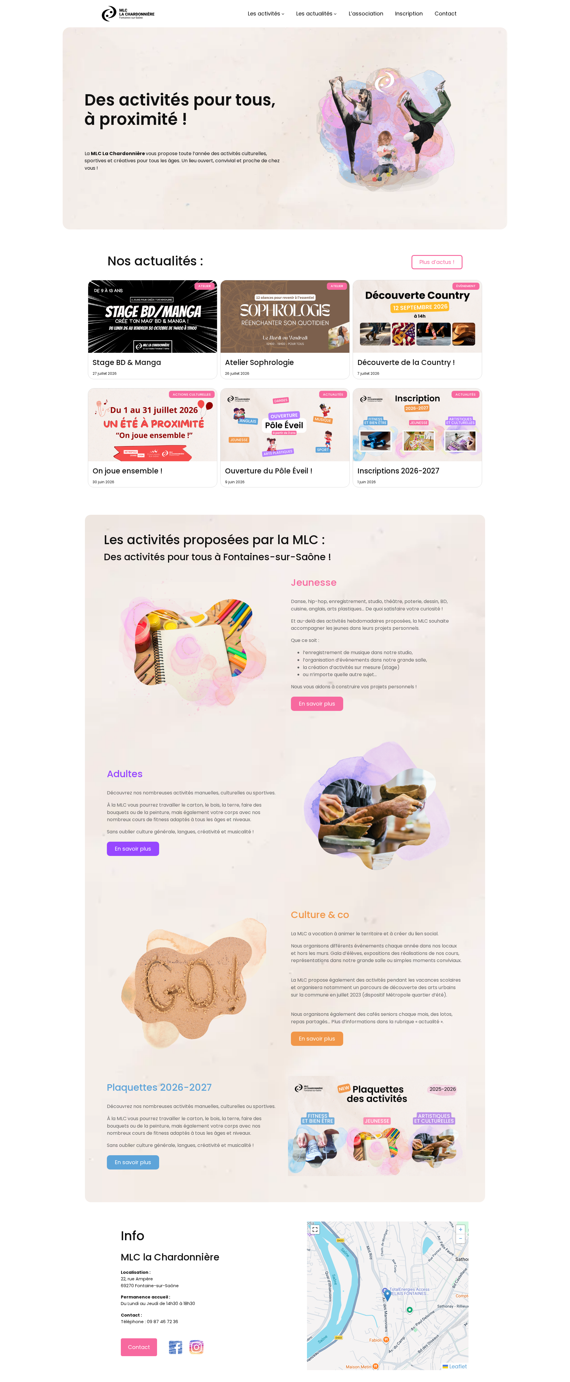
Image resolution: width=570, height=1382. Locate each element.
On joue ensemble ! (127, 471)
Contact (139, 1347)
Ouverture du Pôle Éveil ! (268, 471)
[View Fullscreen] (315, 1229)
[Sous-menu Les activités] (282, 13)
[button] (387, 1296)
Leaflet (457, 1366)
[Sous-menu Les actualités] (335, 13)
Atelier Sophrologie (259, 362)
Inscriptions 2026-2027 (398, 471)
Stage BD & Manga (127, 362)
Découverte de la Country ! (406, 362)
